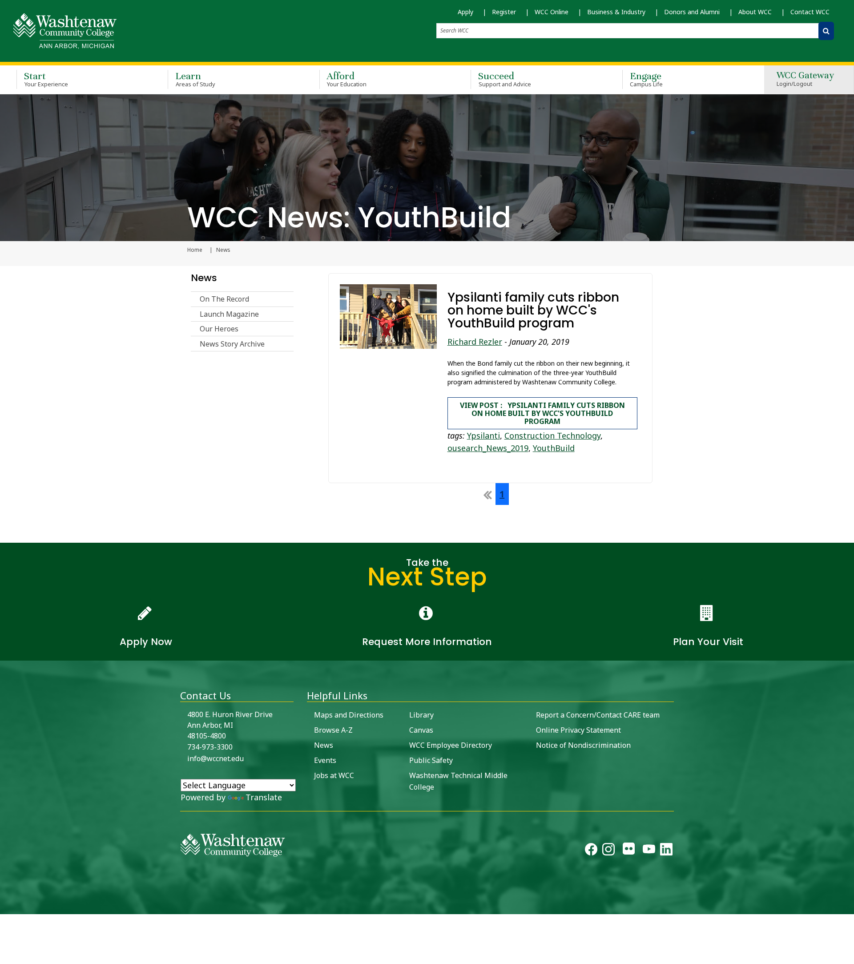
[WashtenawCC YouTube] (649, 851)
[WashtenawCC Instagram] (608, 851)
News (204, 278)
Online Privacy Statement (578, 730)
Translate (264, 797)
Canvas (421, 730)
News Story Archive (232, 344)
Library (421, 715)
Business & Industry (616, 12)
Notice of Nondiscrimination (583, 745)
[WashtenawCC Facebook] (591, 851)
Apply (465, 12)
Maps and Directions (348, 715)
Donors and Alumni (692, 12)
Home (194, 250)
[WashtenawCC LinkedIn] (666, 851)
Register (504, 12)
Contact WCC (810, 12)
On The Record (224, 299)
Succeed (504, 79)
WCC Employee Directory (450, 745)
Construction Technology (552, 435)
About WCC (755, 12)
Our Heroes (219, 329)
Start (46, 79)
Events (325, 760)
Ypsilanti (483, 435)
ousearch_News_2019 (487, 448)
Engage (646, 79)
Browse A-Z (333, 730)
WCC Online (551, 12)
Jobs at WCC (334, 775)
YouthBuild (554, 448)
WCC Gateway (805, 79)
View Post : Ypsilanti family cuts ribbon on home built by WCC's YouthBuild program (542, 413)
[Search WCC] (826, 31)
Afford (347, 79)
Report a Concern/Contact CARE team (598, 715)
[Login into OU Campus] (5, 906)
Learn (195, 79)
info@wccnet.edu (215, 758)
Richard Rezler (474, 341)
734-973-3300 (210, 747)
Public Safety (431, 760)
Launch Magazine (229, 314)
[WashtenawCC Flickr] (629, 851)
